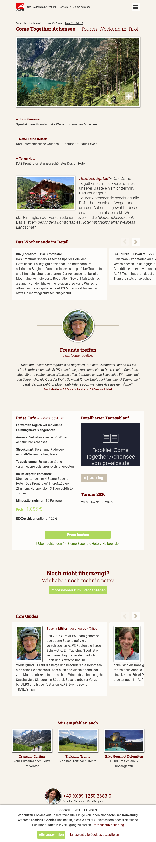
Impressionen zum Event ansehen (78, 590)
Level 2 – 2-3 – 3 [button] (74, 23)
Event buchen (78, 535)
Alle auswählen (51, 834)
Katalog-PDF (53, 418)
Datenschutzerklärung (108, 825)
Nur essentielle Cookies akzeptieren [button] (94, 835)
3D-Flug (95, 478)
